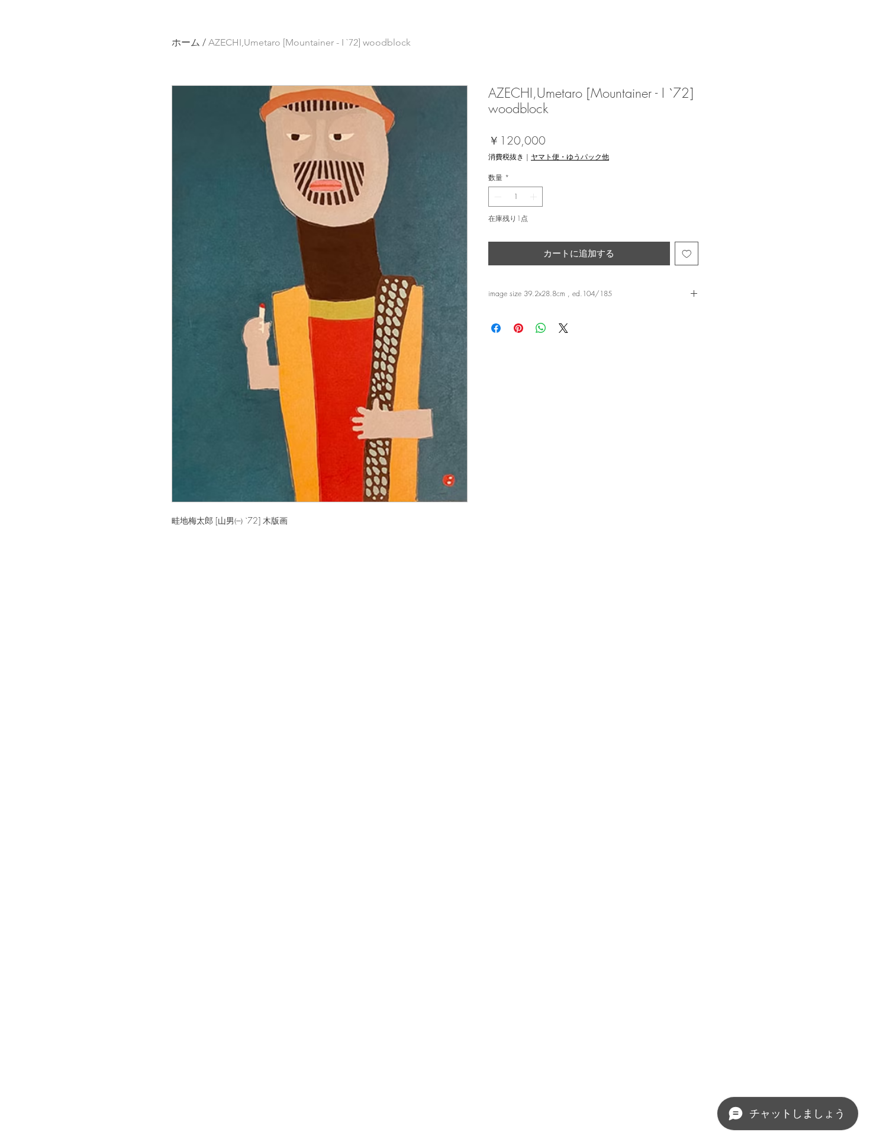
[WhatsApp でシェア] (541, 328)
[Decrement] (496, 196)
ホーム (186, 42)
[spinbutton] (515, 196)
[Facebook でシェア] (496, 328)
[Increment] (534, 196)
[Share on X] (563, 328)
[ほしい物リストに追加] (687, 254)
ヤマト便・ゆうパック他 (570, 156)
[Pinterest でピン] (518, 328)
